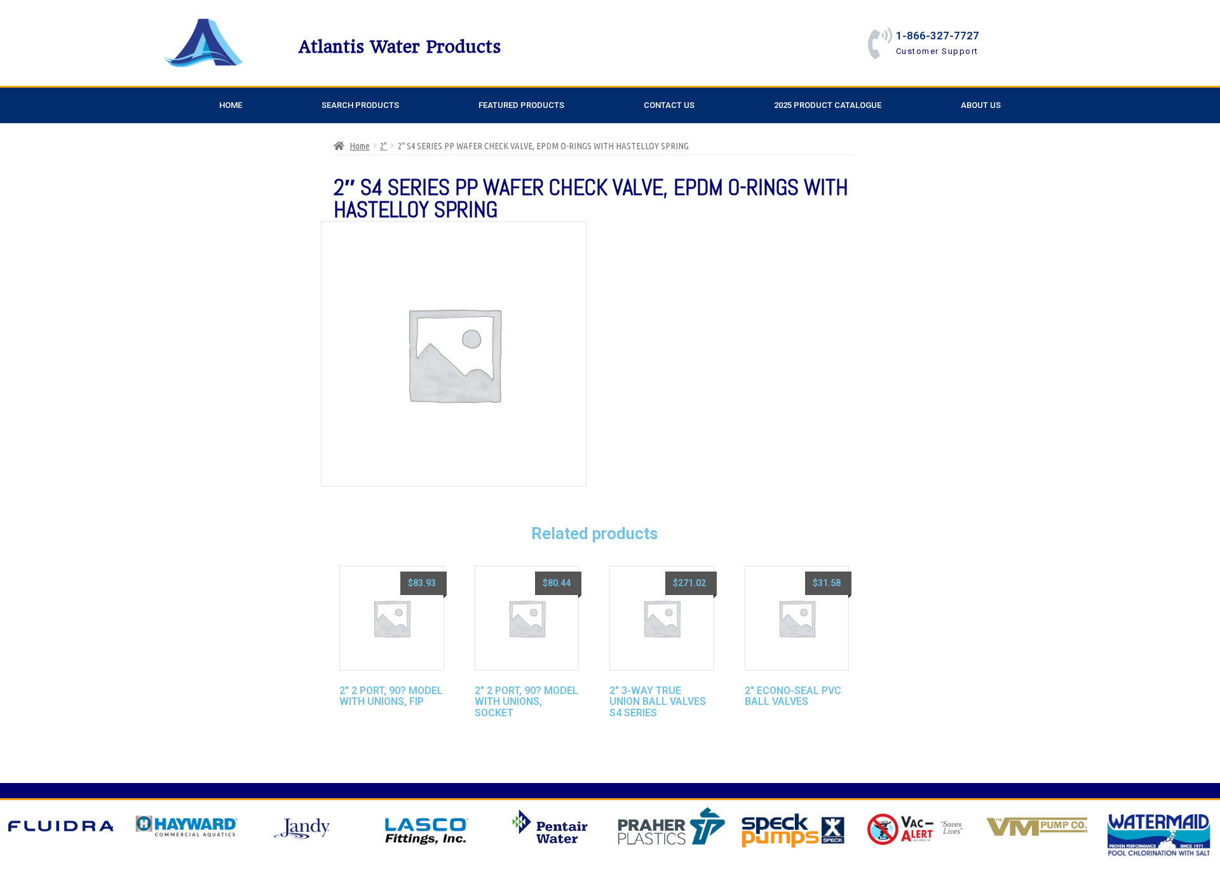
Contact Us (669, 105)
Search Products (360, 105)
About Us (981, 105)
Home (230, 105)
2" (383, 145)
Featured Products (521, 105)
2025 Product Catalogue (827, 105)
